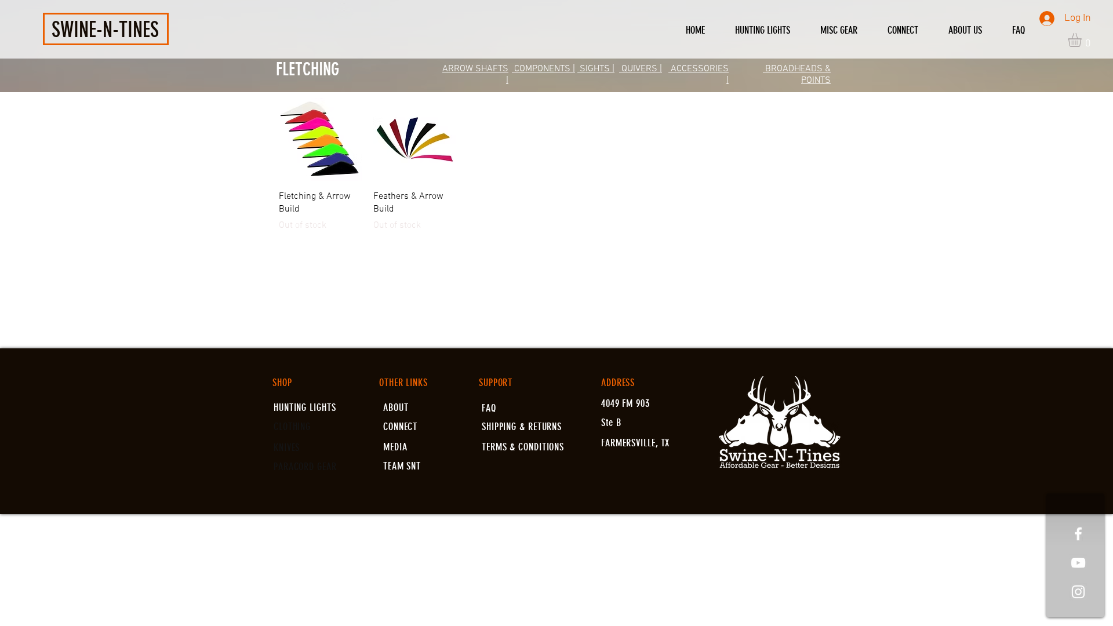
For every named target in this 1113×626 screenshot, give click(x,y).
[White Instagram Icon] (1078, 591)
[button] (1083, 40)
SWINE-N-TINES (105, 29)
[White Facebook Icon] (1078, 534)
